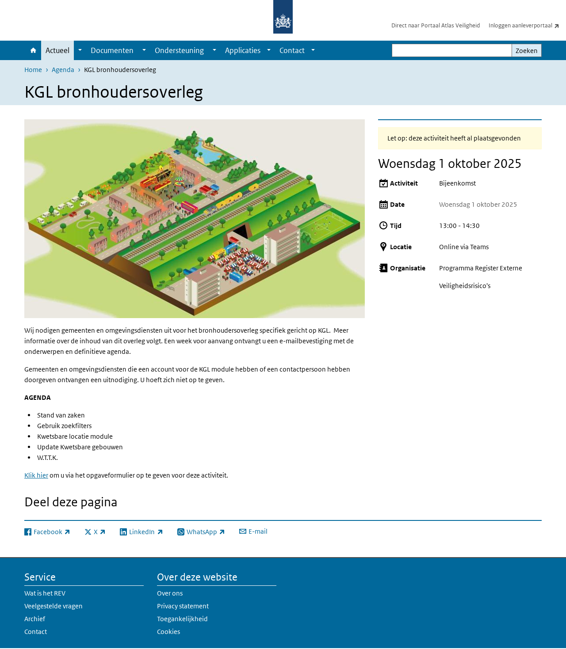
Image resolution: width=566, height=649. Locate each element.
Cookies (168, 631)
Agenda (63, 69)
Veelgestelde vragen (53, 606)
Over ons (170, 593)
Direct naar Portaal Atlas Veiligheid (435, 25)
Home (32, 50)
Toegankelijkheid (182, 619)
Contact (292, 50)
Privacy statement (183, 606)
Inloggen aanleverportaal (527, 25)
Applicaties (242, 50)
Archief (34, 619)
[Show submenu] (80, 50)
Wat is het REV (44, 593)
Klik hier (36, 475)
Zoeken (527, 50)
